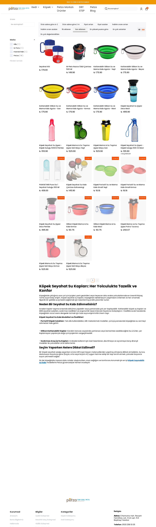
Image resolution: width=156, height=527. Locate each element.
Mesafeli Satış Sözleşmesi (46, 520)
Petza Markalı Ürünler (65, 8)
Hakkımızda (14, 523)
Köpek (47, 7)
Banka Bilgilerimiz (16, 520)
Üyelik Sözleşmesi (42, 516)
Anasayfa (13, 516)
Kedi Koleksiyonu (67, 520)
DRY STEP (82, 8)
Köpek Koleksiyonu (68, 516)
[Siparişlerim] (141, 9)
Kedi (34, 7)
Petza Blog (93, 8)
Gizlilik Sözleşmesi (42, 523)
